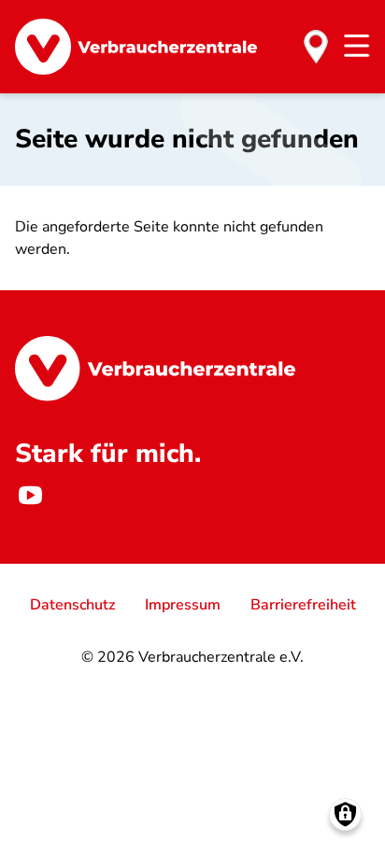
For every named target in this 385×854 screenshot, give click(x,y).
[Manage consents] (345, 814)
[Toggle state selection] (316, 46)
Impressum (183, 605)
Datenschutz (72, 605)
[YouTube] (30, 494)
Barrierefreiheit (303, 605)
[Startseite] (136, 47)
